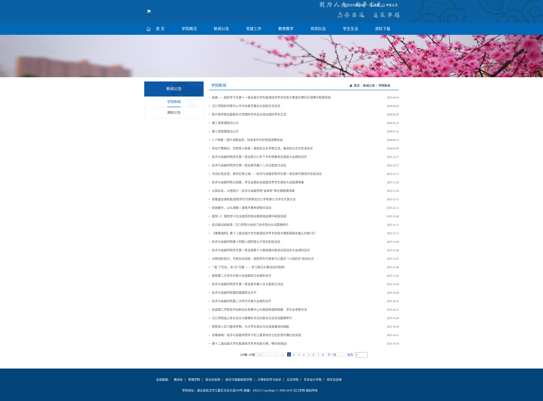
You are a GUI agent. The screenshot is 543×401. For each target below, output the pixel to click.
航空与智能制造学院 (238, 379)
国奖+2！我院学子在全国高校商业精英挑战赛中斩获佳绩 (249, 216)
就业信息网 (212, 379)
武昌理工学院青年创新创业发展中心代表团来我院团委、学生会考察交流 (259, 309)
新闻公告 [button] (221, 29)
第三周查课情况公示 (225, 123)
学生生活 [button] (350, 29)
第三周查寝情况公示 (225, 131)
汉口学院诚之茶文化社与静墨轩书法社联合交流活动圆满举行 (252, 318)
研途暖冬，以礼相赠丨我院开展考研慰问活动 (241, 207)
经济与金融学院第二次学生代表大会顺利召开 (241, 301)
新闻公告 (369, 85)
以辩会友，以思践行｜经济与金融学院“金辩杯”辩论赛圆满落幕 (253, 190)
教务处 (178, 379)
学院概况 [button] (189, 29)
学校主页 (392, 5)
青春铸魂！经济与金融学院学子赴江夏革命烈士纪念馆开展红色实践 (256, 335)
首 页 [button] (160, 29)
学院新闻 (174, 102)
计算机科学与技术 (269, 379)
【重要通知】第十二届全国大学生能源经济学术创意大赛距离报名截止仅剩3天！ (264, 233)
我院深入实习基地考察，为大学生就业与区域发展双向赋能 (250, 326)
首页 (357, 85)
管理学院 (194, 379)
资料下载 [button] (382, 29)
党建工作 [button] (253, 29)
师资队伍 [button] (318, 29)
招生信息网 (334, 379)
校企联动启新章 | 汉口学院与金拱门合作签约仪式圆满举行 (250, 224)
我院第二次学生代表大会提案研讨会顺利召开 (241, 275)
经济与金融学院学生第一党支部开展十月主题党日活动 (247, 284)
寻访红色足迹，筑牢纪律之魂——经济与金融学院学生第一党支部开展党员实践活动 (267, 173)
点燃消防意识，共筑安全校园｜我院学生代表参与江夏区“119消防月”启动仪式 (263, 258)
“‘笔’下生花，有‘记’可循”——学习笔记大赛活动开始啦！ (249, 267)
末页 (350, 354)
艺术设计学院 (313, 379)
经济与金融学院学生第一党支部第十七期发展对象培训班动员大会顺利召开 (261, 250)
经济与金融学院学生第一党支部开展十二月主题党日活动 (249, 165)
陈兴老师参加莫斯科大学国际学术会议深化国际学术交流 (249, 114)
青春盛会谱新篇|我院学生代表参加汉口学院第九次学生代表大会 (254, 199)
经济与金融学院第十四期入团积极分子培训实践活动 (246, 241)
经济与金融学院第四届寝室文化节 (234, 292)
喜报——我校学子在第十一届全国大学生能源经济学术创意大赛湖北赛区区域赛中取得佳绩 (271, 97)
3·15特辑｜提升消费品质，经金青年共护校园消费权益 (247, 140)
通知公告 (174, 112)
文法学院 (292, 379)
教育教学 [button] (286, 29)
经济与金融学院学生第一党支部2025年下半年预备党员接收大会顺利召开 (259, 156)
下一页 (331, 354)
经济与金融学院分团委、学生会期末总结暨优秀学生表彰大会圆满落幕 (258, 182)
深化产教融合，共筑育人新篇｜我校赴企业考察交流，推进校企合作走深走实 (262, 148)
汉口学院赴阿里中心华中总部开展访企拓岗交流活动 (246, 106)
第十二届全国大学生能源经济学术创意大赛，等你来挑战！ (250, 343)
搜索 (376, 5)
